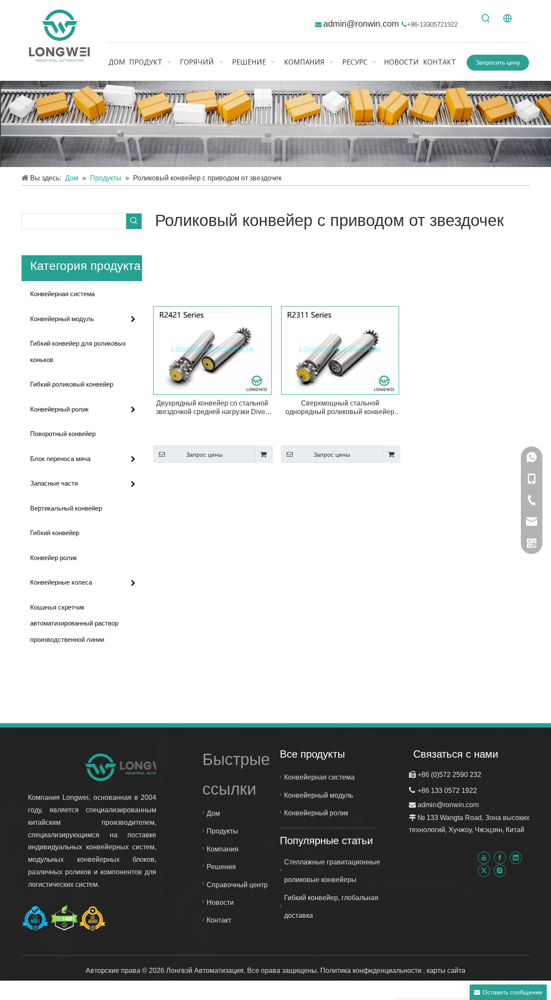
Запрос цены (204, 454)
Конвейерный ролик (59, 409)
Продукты (222, 831)
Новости (220, 902)
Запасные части (54, 483)
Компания (222, 849)
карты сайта (446, 970)
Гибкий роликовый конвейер (71, 384)
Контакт (219, 920)
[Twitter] (484, 870)
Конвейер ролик (53, 557)
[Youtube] (484, 857)
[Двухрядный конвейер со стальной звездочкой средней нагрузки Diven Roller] (212, 349)
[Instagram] (500, 870)
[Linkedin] (516, 857)
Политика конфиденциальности (371, 970)
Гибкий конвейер (54, 532)
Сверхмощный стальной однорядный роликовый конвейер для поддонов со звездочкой (339, 407)
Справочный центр (237, 885)
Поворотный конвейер (63, 433)
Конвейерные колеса (61, 582)
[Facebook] (500, 857)
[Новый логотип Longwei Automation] (130, 767)
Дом (213, 813)
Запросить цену (498, 62)
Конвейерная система (62, 293)
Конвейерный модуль (62, 318)
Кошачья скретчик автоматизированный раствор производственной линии (74, 623)
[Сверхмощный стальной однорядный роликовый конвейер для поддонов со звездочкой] (340, 349)
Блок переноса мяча (60, 458)
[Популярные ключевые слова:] (486, 18)
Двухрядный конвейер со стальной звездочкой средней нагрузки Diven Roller (212, 407)
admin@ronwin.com (362, 23)
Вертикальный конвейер (66, 508)
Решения (221, 866)
